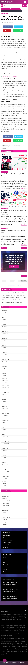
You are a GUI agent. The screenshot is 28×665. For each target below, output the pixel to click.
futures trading (24, 146)
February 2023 (5, 408)
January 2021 (4, 467)
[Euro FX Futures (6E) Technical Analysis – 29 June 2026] (14, 198)
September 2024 (5, 364)
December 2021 (5, 441)
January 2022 (4, 439)
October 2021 (5, 446)
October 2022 (5, 418)
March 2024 (4, 378)
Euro (10, 145)
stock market (3, 148)
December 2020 (5, 469)
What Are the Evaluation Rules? (9, 587)
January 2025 (4, 354)
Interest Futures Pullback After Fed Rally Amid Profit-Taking (24, 248)
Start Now (14, 266)
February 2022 (5, 436)
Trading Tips (4, 519)
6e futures (7, 145)
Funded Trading (5, 505)
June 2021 (4, 455)
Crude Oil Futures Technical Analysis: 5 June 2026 (13, 174)
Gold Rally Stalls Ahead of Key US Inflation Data (12, 302)
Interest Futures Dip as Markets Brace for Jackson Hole (13, 295)
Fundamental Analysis (6, 500)
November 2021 (5, 443)
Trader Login (6, 569)
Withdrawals (4, 524)
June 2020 (4, 483)
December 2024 (5, 357)
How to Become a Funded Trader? (10, 582)
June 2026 (4, 315)
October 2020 (5, 474)
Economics (4, 498)
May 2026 (4, 317)
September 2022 (5, 420)
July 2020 (4, 481)
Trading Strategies (7, 542)
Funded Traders (5, 503)
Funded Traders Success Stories (10, 598)
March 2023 (4, 406)
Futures (6, 146)
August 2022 (4, 422)
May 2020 (4, 485)
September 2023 (5, 392)
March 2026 (4, 322)
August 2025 (4, 338)
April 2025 (4, 347)
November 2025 (5, 331)
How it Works (6, 560)
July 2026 (4, 312)
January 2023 (4, 410)
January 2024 (4, 382)
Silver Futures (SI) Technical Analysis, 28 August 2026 (13, 292)
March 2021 (4, 462)
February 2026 (5, 324)
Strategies (4, 512)
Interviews (4, 508)
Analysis (3, 493)
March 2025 (4, 350)
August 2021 (4, 450)
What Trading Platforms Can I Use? (10, 589)
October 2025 (5, 333)
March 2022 (4, 434)
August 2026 (4, 310)
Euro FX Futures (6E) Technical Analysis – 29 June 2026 (13, 211)
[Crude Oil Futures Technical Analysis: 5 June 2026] (14, 162)
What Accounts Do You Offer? (9, 584)
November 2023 (5, 387)
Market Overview (5, 510)
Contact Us (5, 564)
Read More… (24, 188)
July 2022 (4, 425)
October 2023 (5, 389)
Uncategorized (5, 522)
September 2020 (5, 476)
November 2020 (5, 471)
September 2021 (5, 448)
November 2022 (5, 415)
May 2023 (4, 401)
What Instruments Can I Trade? (9, 591)
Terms (20, 610)
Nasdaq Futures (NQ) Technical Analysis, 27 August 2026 (14, 297)
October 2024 (5, 361)
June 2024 (4, 371)
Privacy (24, 610)
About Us (5, 557)
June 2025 (4, 343)
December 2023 (5, 385)
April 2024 (4, 375)
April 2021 (4, 460)
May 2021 (4, 457)
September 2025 (5, 336)
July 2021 (4, 453)
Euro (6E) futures (15, 145)
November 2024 (5, 359)
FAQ (4, 562)
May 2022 (4, 429)
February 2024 (5, 380)
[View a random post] (26, 5)
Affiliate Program (6, 567)
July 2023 (4, 396)
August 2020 (4, 478)
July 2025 (4, 340)
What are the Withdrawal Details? (10, 596)
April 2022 (4, 432)
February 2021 (5, 464)
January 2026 (4, 326)
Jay (12, 22)
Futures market (11, 146)
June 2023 (4, 399)
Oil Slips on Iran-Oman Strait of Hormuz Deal (11, 299)
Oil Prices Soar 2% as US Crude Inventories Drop (4, 247)
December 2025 (5, 329)
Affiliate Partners (4, 611)
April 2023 (4, 403)
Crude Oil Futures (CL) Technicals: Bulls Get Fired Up (13, 231)
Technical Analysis (4, 13)
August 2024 (4, 366)
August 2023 (4, 394)
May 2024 (4, 373)
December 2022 (5, 413)
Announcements (5, 496)
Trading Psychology (6, 517)
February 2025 (5, 352)
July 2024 (4, 368)
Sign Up (5, 571)
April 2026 (4, 319)
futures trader (17, 146)
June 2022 (4, 427)
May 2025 (4, 345)
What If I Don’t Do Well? (8, 594)
